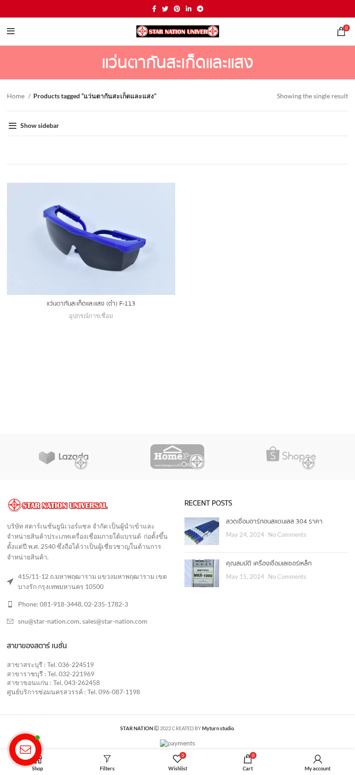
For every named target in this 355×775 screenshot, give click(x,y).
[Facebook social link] (154, 9)
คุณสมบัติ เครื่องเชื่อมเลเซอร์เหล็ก (269, 564)
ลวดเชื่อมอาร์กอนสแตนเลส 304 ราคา (274, 522)
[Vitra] (63, 456)
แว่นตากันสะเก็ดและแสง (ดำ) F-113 (91, 304)
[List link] (89, 604)
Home (16, 96)
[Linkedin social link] (188, 9)
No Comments (287, 534)
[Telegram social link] (200, 9)
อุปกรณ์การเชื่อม (91, 315)
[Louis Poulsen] (291, 456)
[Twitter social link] (165, 9)
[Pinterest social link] (177, 9)
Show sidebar (39, 125)
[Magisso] (177, 456)
